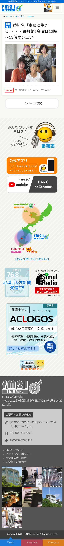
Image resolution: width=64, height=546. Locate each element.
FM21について (14, 449)
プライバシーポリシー (19, 453)
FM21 (11, 542)
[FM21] (18, 258)
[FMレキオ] (30, 258)
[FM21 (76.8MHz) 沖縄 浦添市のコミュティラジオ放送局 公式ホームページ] (12, 8)
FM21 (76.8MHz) (43, 90)
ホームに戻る (35, 103)
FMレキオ (33, 542)
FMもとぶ (54, 542)
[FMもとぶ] (43, 258)
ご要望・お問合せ (16, 461)
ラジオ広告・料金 (16, 457)
